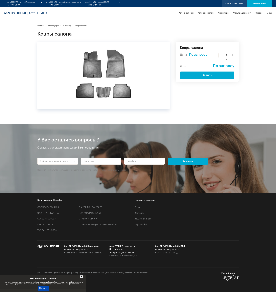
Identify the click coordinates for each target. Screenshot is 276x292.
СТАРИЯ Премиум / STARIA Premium (98, 224)
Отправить (187, 161)
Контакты (139, 213)
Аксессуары (223, 13)
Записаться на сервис (234, 3)
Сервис (258, 13)
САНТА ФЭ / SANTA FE (90, 207)
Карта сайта (141, 224)
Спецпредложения (242, 13)
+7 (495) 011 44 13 (14, 5)
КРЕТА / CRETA (45, 224)
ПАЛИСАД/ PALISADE (90, 213)
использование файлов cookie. (68, 284)
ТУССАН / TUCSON (47, 230)
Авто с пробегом (205, 13)
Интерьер (67, 26)
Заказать (207, 75)
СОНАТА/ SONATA (46, 219)
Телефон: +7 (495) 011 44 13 (76, 250)
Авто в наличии (186, 13)
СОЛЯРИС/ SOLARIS (48, 207)
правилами (88, 170)
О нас (269, 13)
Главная (40, 26)
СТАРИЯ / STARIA (88, 219)
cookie (29, 282)
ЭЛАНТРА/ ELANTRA (48, 213)
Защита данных (143, 219)
